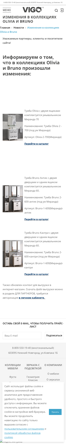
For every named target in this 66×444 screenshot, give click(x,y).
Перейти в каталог (36, 144)
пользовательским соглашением (24, 429)
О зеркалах (53, 379)
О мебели (53, 373)
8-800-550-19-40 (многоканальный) (33, 348)
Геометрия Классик (33, 378)
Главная (5, 27)
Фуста (12, 377)
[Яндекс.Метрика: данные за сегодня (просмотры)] (11, 442)
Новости (19, 27)
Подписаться (54, 335)
